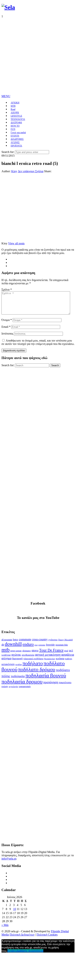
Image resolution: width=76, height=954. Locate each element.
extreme (41, 645)
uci (71, 650)
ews (36, 645)
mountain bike (62, 645)
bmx (15, 639)
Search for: (7, 151)
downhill (13, 644)
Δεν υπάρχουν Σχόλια (30, 171)
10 (14, 909)
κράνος (68, 658)
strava (35, 650)
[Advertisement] (38, 56)
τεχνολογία (13, 687)
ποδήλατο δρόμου (36, 669)
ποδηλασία (18, 676)
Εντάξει (11, 950)
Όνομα (6, 319)
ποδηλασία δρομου (21, 681)
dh (2, 644)
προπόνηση (50, 682)
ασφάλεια (67, 654)
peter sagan (16, 650)
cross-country (40, 639)
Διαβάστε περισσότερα (29, 950)
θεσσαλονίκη (49, 659)
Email (6, 326)
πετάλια (18, 664)
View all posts (16, 243)
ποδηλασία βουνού (45, 675)
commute (25, 639)
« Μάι (4, 925)
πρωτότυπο (65, 682)
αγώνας (16, 654)
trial (66, 650)
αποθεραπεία (28, 655)
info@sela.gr (8, 858)
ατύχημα (6, 658)
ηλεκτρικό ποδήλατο (33, 658)
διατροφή (17, 658)
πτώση (4, 686)
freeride (50, 644)
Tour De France (51, 650)
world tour (6, 655)
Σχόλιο (6, 289)
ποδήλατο (33, 663)
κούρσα (60, 658)
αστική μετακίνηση (48, 654)
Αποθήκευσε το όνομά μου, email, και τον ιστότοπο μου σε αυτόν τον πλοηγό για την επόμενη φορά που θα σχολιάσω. (38, 342)
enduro (28, 644)
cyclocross (53, 639)
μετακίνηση (8, 664)
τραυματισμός (25, 686)
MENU (5, 96)
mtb (5, 650)
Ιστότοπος (7, 333)
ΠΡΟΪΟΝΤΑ (16, 145)
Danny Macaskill (65, 640)
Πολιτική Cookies (47, 934)
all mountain (6, 639)
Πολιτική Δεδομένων (22, 934)
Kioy (14, 171)
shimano (26, 650)
